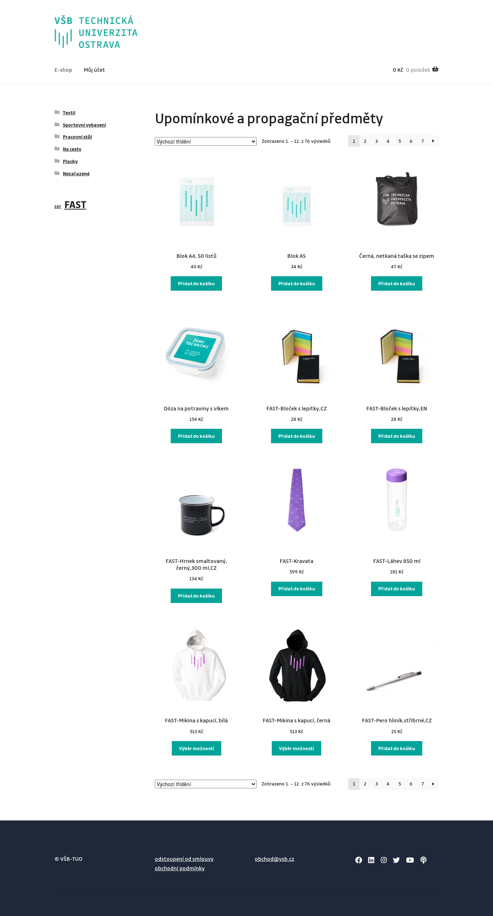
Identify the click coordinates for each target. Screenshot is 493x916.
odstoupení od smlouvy (184, 858)
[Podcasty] (423, 860)
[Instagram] (384, 860)
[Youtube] (410, 860)
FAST (75, 204)
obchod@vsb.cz (274, 858)
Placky (70, 161)
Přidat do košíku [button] (196, 283)
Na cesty (72, 149)
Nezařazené (76, 173)
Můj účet (94, 69)
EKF (57, 206)
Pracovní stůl (77, 136)
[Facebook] (358, 860)
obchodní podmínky (180, 868)
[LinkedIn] (371, 860)
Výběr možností (196, 748)
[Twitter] (396, 860)
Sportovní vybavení (84, 125)
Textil (69, 112)
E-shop (63, 69)
